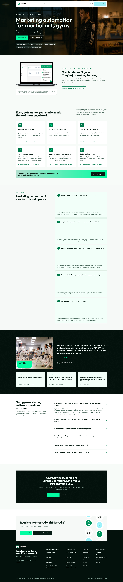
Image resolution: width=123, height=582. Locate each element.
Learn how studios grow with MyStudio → (73, 88)
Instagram (90, 578)
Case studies (86, 557)
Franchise (68, 560)
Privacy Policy (34, 578)
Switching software (70, 562)
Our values (85, 549)
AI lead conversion (50, 554)
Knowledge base (100, 549)
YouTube (100, 578)
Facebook (105, 578)
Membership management (52, 549)
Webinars (85, 554)
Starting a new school (71, 567)
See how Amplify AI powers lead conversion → (74, 86)
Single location (69, 554)
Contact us (98, 552)
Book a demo (99, 560)
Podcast (85, 562)
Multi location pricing (101, 557)
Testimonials (86, 552)
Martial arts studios (70, 549)
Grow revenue (69, 565)
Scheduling (48, 557)
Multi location (69, 557)
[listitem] (91, 4)
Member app (49, 562)
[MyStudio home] (21, 547)
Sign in (98, 562)
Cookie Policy (40, 578)
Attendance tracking (51, 560)
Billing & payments (50, 552)
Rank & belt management (52, 565)
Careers (85, 565)
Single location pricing (101, 554)
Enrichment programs (71, 552)
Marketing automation (51, 567)
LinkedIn (95, 578)
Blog (84, 560)
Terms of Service (27, 578)
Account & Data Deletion (48, 578)
